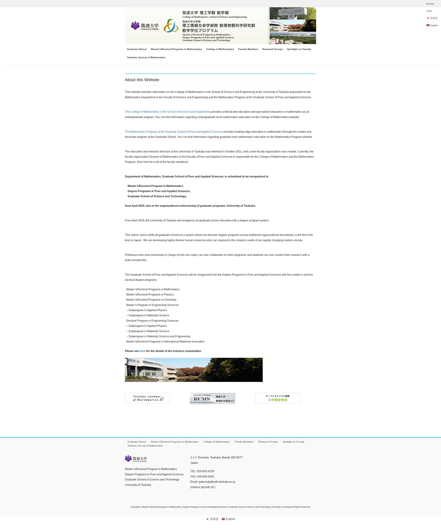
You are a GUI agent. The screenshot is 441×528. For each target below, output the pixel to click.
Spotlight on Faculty (293, 441)
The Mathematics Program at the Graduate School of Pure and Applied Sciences (174, 131)
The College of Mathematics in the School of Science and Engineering (168, 111)
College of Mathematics (216, 441)
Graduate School (136, 441)
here (143, 351)
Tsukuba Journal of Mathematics (145, 445)
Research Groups (268, 441)
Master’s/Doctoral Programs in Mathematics (175, 441)
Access (430, 3)
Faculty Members (243, 441)
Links (429, 10)
